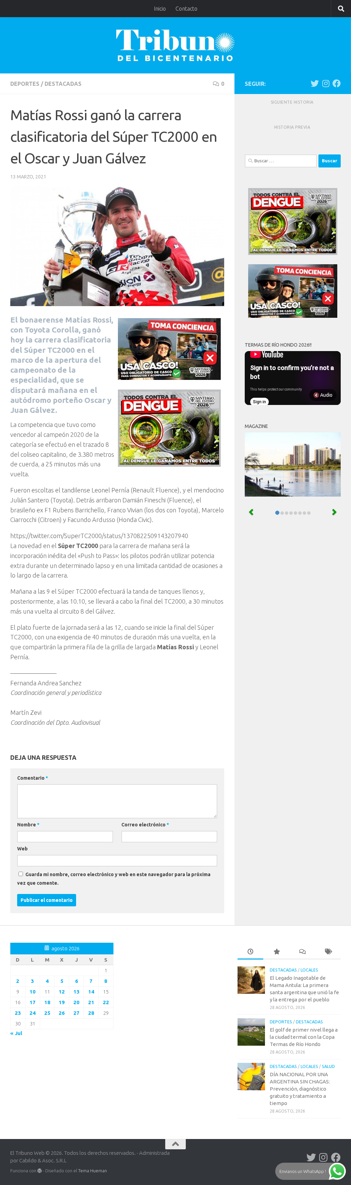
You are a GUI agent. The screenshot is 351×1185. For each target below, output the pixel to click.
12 (62, 992)
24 (32, 1013)
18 (47, 1002)
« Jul (16, 1033)
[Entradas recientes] (250, 952)
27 (76, 1013)
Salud (328, 1066)
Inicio (160, 8)
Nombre (28, 824)
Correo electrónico (145, 824)
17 (32, 1002)
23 (18, 1013)
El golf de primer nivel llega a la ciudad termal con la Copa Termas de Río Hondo (304, 1037)
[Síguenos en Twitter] (315, 83)
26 (62, 1013)
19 (62, 1002)
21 (91, 1002)
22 (106, 1002)
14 (91, 992)
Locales (309, 970)
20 (76, 1002)
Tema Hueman (92, 1170)
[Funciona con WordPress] (39, 1171)
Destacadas (63, 84)
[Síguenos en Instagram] (326, 83)
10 (32, 992)
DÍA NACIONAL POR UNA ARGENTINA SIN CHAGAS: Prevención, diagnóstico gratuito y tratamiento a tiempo (300, 1088)
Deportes (24, 84)
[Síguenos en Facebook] (336, 83)
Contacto (186, 8)
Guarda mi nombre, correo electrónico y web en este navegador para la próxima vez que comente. (113, 879)
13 (76, 992)
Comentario (32, 778)
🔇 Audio (322, 395)
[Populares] (276, 952)
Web (22, 848)
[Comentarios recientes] (302, 952)
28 (91, 1013)
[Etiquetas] (328, 952)
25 (47, 1013)
